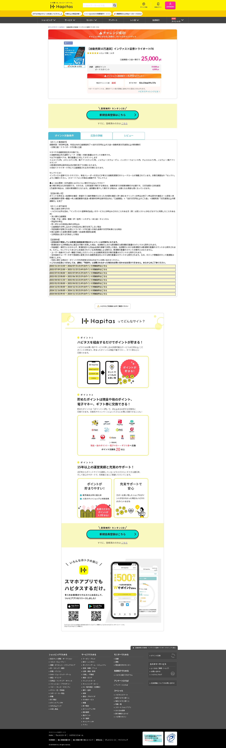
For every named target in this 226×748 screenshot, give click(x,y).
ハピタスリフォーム (76, 735)
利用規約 (52, 740)
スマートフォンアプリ (123, 707)
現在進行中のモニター (123, 665)
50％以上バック (55, 706)
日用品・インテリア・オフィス (61, 681)
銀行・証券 (87, 690)
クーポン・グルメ (89, 659)
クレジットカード (89, 681)
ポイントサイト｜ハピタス (56, 27)
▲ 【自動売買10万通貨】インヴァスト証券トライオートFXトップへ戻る (154, 647)
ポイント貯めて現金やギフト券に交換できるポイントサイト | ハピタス (61, 5)
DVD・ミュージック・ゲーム (60, 674)
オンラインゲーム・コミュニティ (94, 665)
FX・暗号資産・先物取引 (91, 687)
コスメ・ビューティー (58, 662)
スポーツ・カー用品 (57, 693)
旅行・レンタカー (89, 662)
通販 (116, 662)
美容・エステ (87, 677)
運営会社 (99, 740)
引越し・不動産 (88, 674)
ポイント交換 (155, 655)
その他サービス (88, 699)
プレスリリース (110, 740)
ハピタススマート (121, 695)
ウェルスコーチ (60, 735)
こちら (124, 124)
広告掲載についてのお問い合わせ (163, 683)
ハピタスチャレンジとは (149, 91)
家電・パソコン (55, 671)
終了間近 (53, 699)
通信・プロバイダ (89, 696)
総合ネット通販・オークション (61, 659)
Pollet (51, 735)
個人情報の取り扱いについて (83, 740)
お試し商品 (54, 709)
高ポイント (87, 715)
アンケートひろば (121, 685)
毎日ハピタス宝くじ (122, 701)
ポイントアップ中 (56, 703)
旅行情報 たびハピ (121, 713)
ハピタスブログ (156, 674)
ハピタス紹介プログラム (124, 675)
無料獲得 (86, 712)
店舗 (116, 659)
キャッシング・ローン (90, 684)
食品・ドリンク (55, 677)
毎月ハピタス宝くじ (122, 698)
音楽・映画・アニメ (90, 668)
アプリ (85, 725)
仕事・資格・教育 (89, 671)
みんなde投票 (120, 710)
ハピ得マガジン (120, 717)
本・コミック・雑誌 (57, 668)
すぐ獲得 (86, 718)
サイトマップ (123, 740)
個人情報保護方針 (64, 740)
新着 (51, 696)
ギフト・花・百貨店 (57, 690)
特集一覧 (118, 704)
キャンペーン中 (88, 721)
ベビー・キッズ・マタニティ (60, 687)
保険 (84, 693)
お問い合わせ (155, 671)
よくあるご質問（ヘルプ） (160, 668)
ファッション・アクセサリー (60, 684)
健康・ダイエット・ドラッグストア (62, 665)
